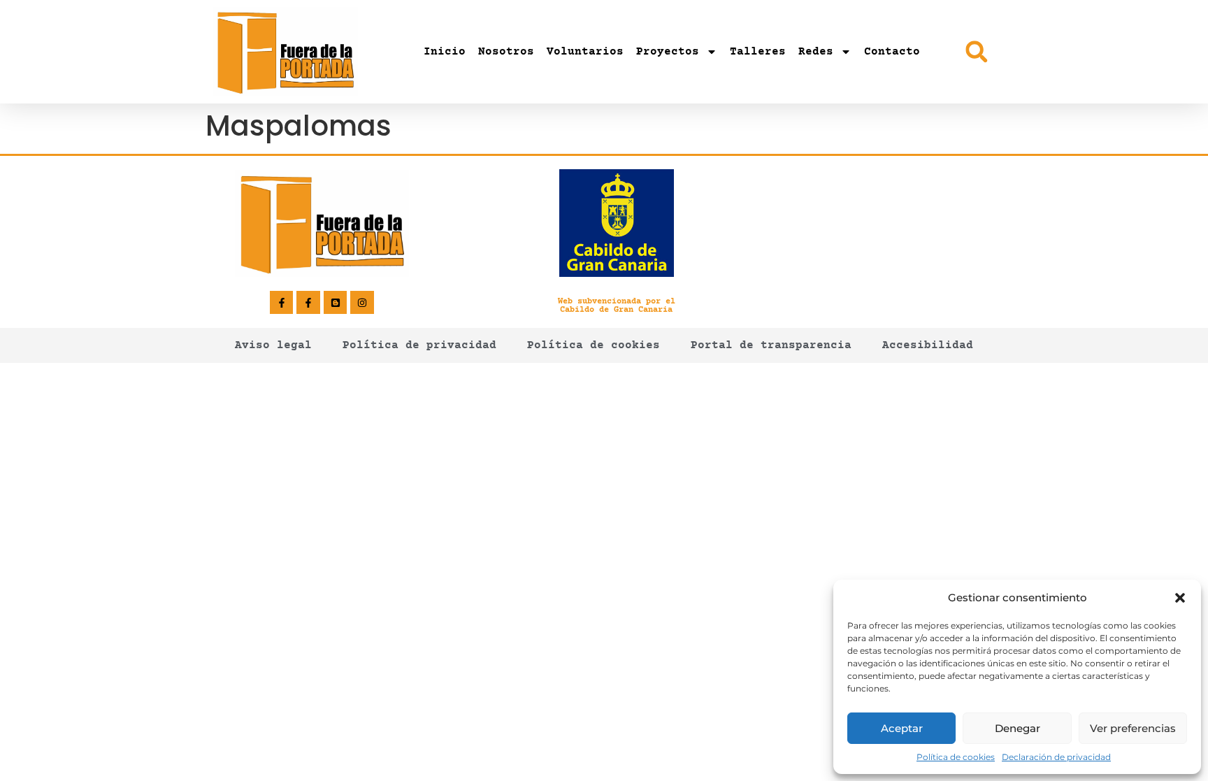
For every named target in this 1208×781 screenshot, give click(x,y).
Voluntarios (585, 51)
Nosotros (506, 51)
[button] (1180, 598)
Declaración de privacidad (1056, 757)
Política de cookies (955, 757)
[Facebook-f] (282, 303)
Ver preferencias (1133, 728)
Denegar (1017, 728)
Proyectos (667, 51)
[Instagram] (362, 303)
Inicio (445, 51)
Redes (815, 51)
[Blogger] (335, 303)
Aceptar (902, 728)
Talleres (758, 51)
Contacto (892, 51)
